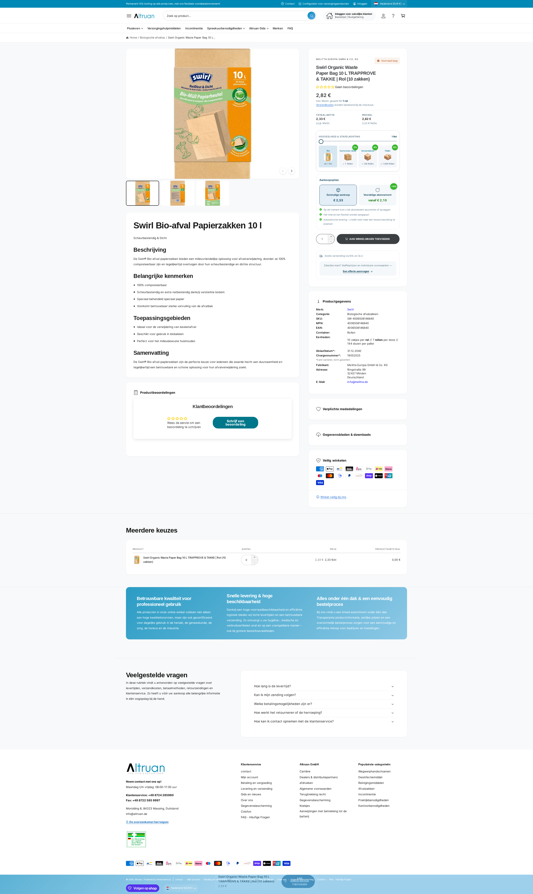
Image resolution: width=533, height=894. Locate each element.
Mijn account (249, 777)
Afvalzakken (366, 788)
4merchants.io (163, 879)
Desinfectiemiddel (370, 777)
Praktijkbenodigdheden (373, 800)
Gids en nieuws (251, 794)
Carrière (305, 771)
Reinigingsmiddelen (371, 782)
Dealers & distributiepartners (319, 777)
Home (133, 37)
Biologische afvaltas (152, 37)
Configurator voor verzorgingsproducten (326, 3)
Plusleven (133, 28)
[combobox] (239, 16)
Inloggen (362, 3)
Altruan (138, 879)
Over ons (247, 800)
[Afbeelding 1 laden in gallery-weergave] (142, 193)
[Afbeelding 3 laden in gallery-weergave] (212, 193)
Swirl (350, 309)
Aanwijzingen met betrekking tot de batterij (323, 813)
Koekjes (305, 805)
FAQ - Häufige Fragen (255, 817)
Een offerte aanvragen (356, 271)
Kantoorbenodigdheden (374, 805)
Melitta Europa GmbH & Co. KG (337, 59)
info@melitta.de (357, 381)
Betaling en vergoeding (256, 782)
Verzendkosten (325, 104)
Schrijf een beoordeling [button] (235, 422)
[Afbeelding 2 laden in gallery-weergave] (177, 193)
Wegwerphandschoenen (374, 771)
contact (246, 771)
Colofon (246, 811)
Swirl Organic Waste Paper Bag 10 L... (191, 37)
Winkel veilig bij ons (333, 497)
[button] (129, 16)
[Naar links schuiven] (283, 171)
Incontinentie (367, 794)
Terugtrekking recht (313, 794)
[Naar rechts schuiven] (291, 171)
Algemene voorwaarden (315, 788)
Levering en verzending (256, 788)
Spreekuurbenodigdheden (224, 28)
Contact (290, 3)
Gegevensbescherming (256, 805)
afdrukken (306, 782)
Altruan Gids (257, 28)
